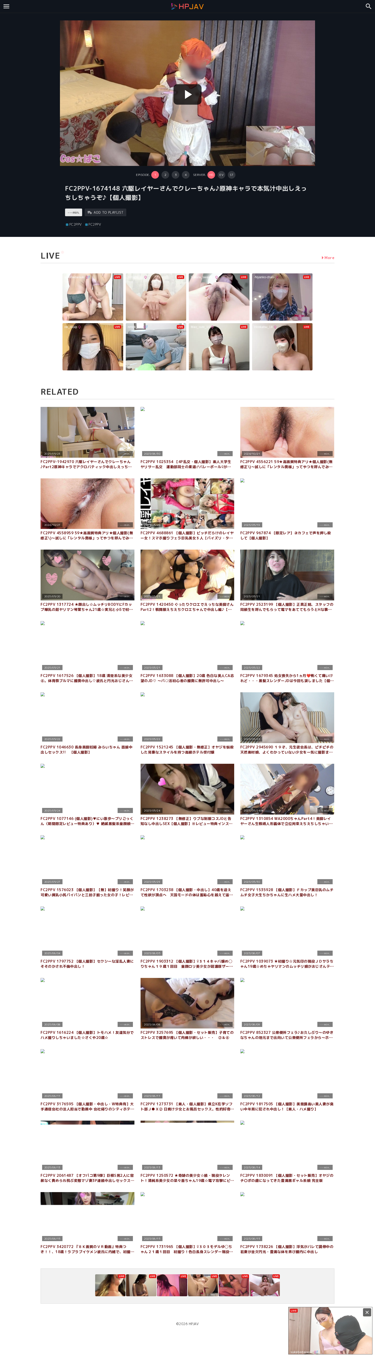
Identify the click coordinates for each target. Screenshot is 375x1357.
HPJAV (194, 1324)
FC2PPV (75, 224)
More (329, 257)
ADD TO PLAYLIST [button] (109, 212)
